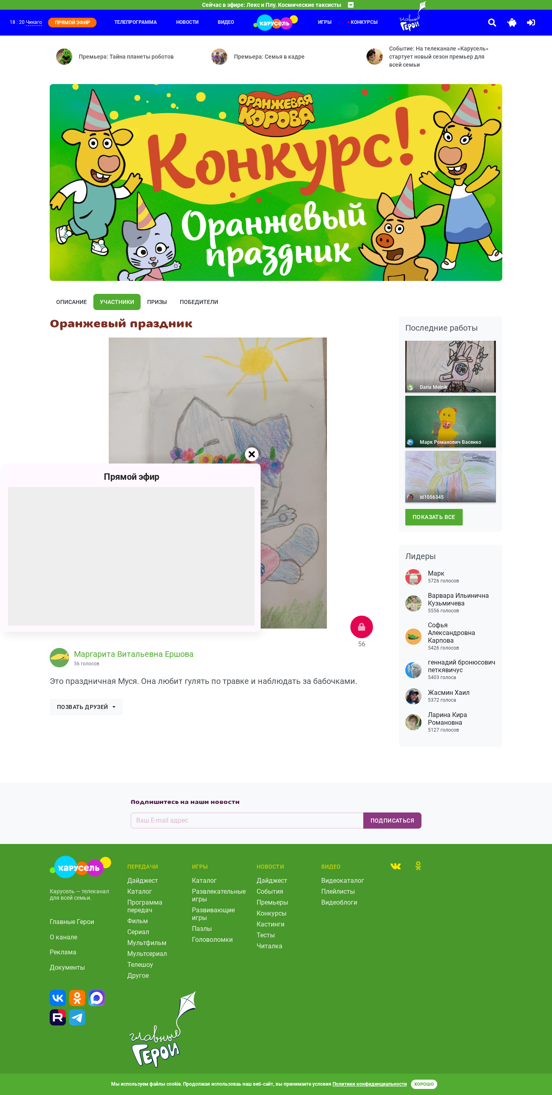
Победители (199, 302)
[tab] (395, 866)
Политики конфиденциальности (370, 1084)
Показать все (434, 517)
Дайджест (142, 880)
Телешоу (140, 964)
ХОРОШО (424, 1084)
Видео (226, 22)
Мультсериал (147, 954)
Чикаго (34, 22)
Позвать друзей (82, 707)
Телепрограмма (135, 22)
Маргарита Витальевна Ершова (134, 654)
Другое (138, 975)
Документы (67, 967)
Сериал (138, 932)
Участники (117, 302)
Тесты (266, 935)
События (270, 891)
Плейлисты (338, 891)
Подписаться (392, 820)
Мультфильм (146, 943)
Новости (187, 22)
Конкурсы (364, 22)
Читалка (269, 946)
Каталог (139, 891)
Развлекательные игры (219, 895)
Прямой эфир (131, 476)
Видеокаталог (342, 880)
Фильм (137, 921)
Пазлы (202, 929)
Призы (157, 302)
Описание (71, 302)
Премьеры (272, 902)
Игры (324, 22)
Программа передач (144, 906)
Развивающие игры (213, 914)
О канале (63, 937)
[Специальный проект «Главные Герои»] (396, 16)
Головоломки (212, 939)
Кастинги (270, 924)
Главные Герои (72, 922)
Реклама (63, 952)
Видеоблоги (339, 902)
